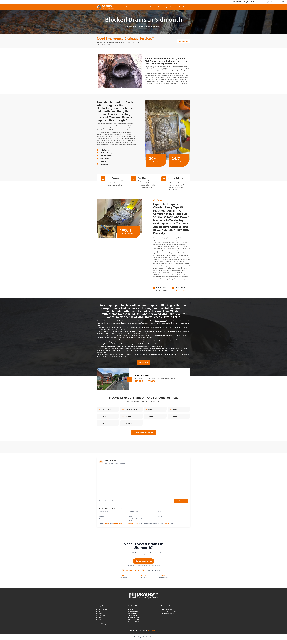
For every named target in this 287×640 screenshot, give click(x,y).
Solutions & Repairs (156, 7)
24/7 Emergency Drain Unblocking (169, 611)
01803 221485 (237, 2)
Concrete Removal (132, 613)
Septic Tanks (131, 609)
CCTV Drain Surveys (100, 615)
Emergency (136, 7)
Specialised (169, 7)
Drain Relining (99, 617)
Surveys (145, 7)
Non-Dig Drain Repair (133, 619)
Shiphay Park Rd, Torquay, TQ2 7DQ (273, 2)
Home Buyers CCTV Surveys (135, 621)
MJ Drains (167, 69)
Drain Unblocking (100, 621)
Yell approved (106, 523)
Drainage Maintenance (101, 609)
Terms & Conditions (148, 637)
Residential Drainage (166, 609)
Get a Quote (183, 7)
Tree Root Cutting (132, 615)
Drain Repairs (99, 619)
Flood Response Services (134, 617)
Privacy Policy (137, 637)
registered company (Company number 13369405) (125, 523)
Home (128, 7)
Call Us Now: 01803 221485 (145, 432)
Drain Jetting (99, 613)
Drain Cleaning (99, 611)
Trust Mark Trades (153, 630)
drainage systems (160, 321)
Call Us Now (143, 362)
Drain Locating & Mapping (135, 611)
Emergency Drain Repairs (167, 613)
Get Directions (182, 501)
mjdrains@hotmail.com (252, 2)
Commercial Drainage (101, 624)
